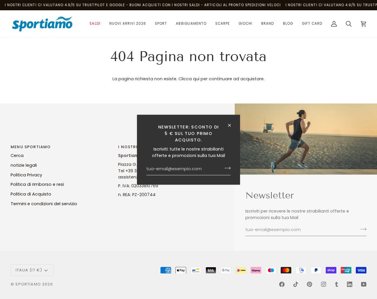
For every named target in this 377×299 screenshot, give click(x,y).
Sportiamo (28, 284)
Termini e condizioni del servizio (44, 204)
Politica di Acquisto (31, 194)
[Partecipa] (226, 168)
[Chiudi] (232, 125)
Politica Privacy (26, 175)
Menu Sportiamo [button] (31, 147)
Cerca (17, 155)
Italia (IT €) (29, 270)
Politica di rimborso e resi (37, 184)
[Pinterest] (309, 284)
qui (196, 79)
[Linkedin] (349, 284)
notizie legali (24, 165)
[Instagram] (323, 284)
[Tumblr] (336, 284)
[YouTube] (363, 284)
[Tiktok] (295, 284)
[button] (95, 23)
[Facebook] (282, 284)
